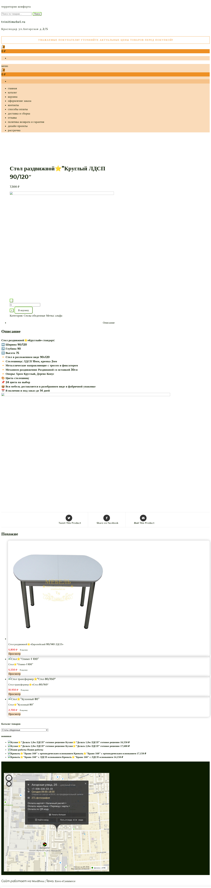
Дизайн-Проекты (18, 126)
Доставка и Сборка (19, 113)
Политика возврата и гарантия (26, 121)
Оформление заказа (19, 100)
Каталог (12, 92)
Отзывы (12, 117)
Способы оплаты (18, 109)
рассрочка (14, 130)
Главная (12, 88)
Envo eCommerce (65, 881)
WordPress (38, 881)
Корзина (12, 96)
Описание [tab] (109, 322)
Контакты (13, 105)
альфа (58, 315)
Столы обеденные (34, 315)
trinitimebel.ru (13, 22)
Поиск (37, 14)
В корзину (23, 310)
